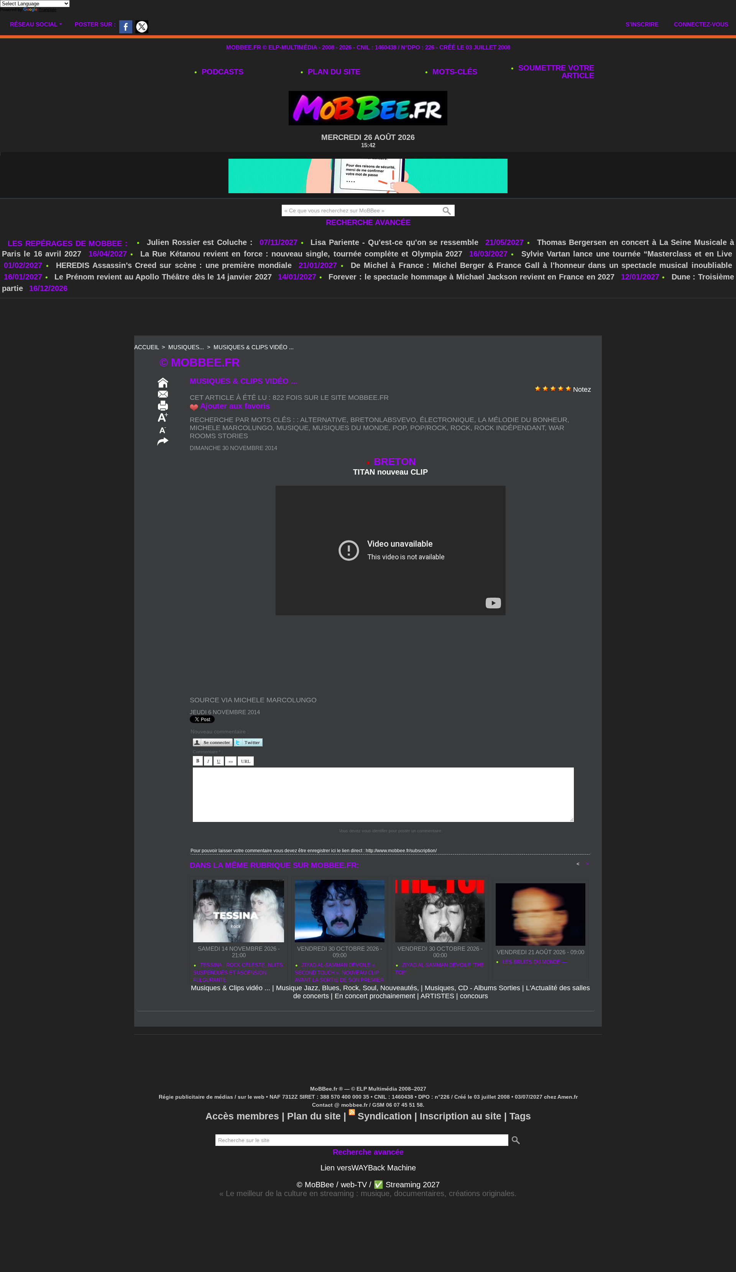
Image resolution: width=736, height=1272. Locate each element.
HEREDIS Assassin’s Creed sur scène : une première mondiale (174, 265)
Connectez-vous (701, 24)
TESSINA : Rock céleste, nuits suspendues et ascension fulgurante (238, 971)
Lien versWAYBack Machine (368, 1168)
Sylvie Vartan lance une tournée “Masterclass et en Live (626, 254)
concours (474, 996)
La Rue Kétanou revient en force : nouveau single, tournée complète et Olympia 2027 (301, 254)
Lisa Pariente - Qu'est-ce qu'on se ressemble (395, 242)
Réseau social (34, 24)
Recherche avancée (368, 222)
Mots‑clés (453, 71)
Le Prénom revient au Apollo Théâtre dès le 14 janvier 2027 (163, 277)
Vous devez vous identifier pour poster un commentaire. (390, 830)
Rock (460, 428)
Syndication (385, 1116)
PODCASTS (221, 71)
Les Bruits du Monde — (534, 962)
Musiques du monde (350, 428)
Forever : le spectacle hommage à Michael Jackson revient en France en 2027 (471, 277)
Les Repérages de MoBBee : (69, 243)
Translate (47, 9)
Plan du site (333, 71)
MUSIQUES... (186, 347)
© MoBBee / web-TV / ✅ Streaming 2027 (368, 1184)
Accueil (146, 347)
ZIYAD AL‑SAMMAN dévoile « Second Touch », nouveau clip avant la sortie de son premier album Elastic (339, 971)
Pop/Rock (428, 428)
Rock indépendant (509, 428)
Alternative (323, 420)
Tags (520, 1116)
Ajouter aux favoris (235, 406)
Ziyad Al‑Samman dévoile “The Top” (439, 969)
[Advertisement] (368, 317)
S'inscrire (642, 24)
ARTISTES (437, 996)
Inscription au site (460, 1116)
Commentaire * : (208, 751)
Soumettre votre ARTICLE (555, 72)
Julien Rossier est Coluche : (201, 242)
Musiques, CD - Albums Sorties (472, 988)
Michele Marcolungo (231, 428)
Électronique (447, 420)
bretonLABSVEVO (383, 420)
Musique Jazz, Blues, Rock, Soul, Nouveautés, (347, 988)
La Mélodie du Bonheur (522, 420)
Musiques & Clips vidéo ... (254, 347)
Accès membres (242, 1116)
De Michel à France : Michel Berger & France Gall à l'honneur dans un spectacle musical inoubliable (541, 265)
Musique (292, 428)
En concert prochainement (375, 996)
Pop (399, 428)
